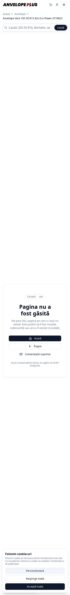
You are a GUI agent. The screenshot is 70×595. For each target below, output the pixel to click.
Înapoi (38, 346)
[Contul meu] (57, 4)
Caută (60, 27)
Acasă (6, 14)
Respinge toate (35, 578)
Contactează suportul (38, 354)
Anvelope (20, 14)
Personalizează (35, 570)
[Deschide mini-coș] (50, 5)
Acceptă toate (35, 586)
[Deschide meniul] (64, 4)
